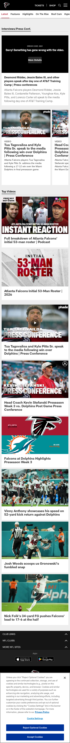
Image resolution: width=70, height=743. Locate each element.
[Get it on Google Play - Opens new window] (45, 661)
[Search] (59, 5)
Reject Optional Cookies (35, 727)
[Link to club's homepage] (6, 3)
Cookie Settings (35, 718)
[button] (35, 60)
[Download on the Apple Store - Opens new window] (23, 659)
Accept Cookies (35, 737)
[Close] (64, 677)
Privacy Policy (42, 712)
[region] (35, 708)
